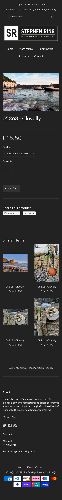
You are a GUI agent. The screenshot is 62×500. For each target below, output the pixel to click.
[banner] (31, 33)
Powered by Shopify (46, 472)
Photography (26, 48)
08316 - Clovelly (47, 286)
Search (20, 467)
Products (24, 56)
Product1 (8, 147)
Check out (27, 9)
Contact (38, 56)
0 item (13, 9)
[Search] (51, 16)
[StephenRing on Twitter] (4, 425)
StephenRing (30, 472)
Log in (20, 4)
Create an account (36, 4)
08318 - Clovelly (15, 286)
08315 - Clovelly (15, 340)
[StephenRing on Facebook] (10, 425)
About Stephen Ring (45, 9)
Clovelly (32, 367)
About (29, 467)
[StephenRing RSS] (15, 425)
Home (9, 48)
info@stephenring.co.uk (23, 451)
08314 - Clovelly (47, 340)
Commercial (47, 48)
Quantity (7, 161)
